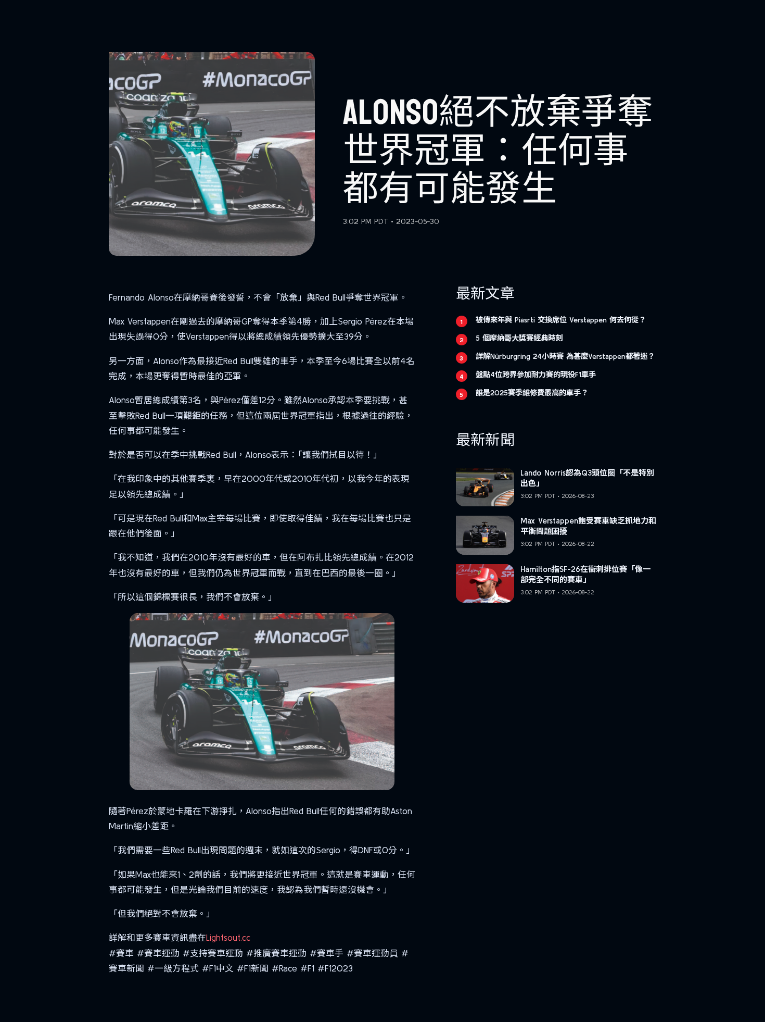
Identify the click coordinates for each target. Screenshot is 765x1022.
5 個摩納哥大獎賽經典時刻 (519, 338)
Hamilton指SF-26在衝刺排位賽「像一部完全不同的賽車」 (585, 574)
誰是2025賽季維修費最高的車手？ (532, 393)
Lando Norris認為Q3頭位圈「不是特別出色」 (587, 478)
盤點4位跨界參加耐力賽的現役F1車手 (536, 374)
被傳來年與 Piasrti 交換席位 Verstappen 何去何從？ (561, 320)
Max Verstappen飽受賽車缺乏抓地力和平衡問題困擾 (588, 525)
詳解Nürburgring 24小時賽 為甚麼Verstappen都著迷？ (565, 356)
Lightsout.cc (228, 937)
